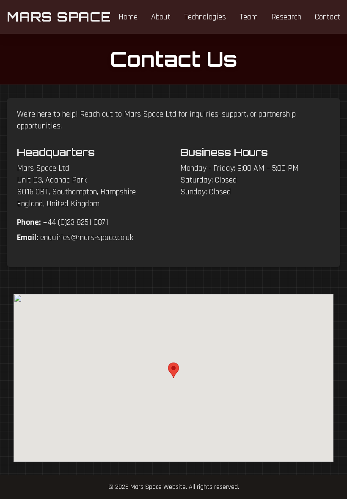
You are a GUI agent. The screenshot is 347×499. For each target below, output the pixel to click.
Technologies (205, 16)
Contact (327, 16)
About (161, 16)
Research (286, 16)
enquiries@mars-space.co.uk (86, 237)
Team (249, 16)
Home (128, 16)
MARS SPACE (59, 17)
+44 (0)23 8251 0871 (75, 222)
